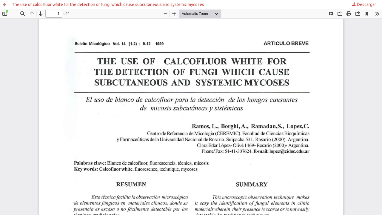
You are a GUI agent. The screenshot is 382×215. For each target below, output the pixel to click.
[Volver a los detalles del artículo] (4, 4)
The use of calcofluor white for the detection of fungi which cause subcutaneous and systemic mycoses (108, 4)
